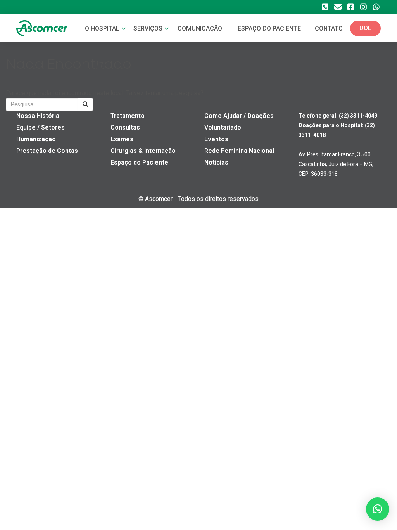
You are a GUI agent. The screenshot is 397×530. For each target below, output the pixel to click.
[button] (377, 509)
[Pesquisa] (85, 104)
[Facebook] (350, 7)
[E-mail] (337, 7)
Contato (329, 28)
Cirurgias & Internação (143, 150)
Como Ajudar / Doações (239, 116)
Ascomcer (159, 199)
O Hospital (103, 28)
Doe (365, 28)
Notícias (216, 162)
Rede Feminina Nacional (239, 150)
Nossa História (37, 116)
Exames (121, 139)
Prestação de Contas (47, 150)
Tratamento (127, 116)
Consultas (125, 127)
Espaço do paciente (269, 28)
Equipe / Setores (40, 127)
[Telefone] (325, 7)
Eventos (216, 139)
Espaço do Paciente (139, 162)
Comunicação (200, 28)
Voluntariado (222, 127)
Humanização (36, 139)
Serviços (148, 28)
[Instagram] (363, 7)
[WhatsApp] (376, 7)
